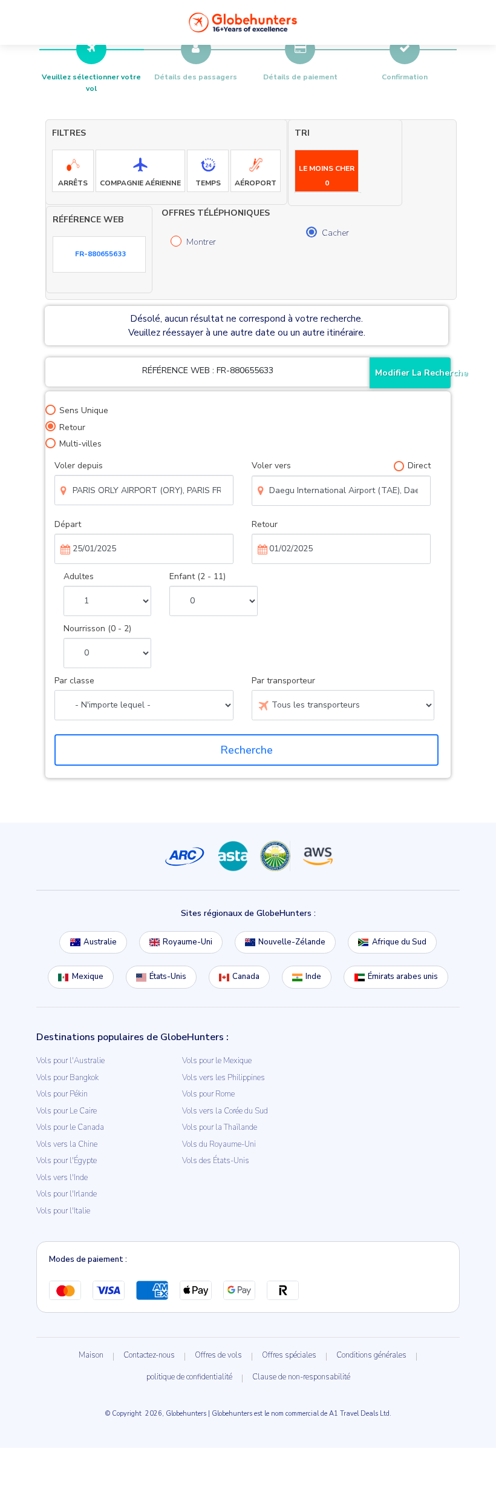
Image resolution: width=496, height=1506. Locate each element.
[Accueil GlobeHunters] (243, 22)
